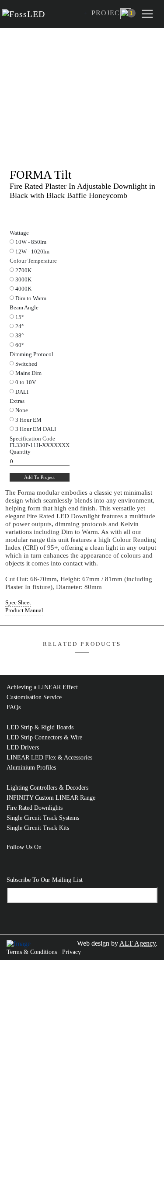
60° (19, 345)
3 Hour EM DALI (35, 429)
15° (19, 317)
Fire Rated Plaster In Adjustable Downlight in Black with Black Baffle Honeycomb (82, 191)
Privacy (71, 952)
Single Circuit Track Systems (43, 818)
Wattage (19, 233)
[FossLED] (26, 14)
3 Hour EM (28, 420)
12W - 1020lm (32, 252)
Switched (26, 364)
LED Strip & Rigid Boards (40, 727)
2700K (23, 270)
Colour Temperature (33, 261)
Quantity (20, 452)
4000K (23, 289)
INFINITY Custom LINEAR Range (51, 797)
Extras (17, 401)
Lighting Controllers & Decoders (47, 787)
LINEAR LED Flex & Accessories (49, 757)
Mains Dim (28, 373)
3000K (23, 280)
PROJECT (108, 13)
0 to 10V (25, 382)
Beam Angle (24, 308)
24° (19, 326)
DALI (21, 392)
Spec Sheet (18, 603)
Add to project (39, 477)
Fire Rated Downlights (35, 808)
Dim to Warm (30, 298)
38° (19, 336)
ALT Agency (137, 943)
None (21, 410)
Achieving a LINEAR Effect (42, 687)
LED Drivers (23, 747)
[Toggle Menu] (149, 14)
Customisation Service (34, 697)
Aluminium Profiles (31, 767)
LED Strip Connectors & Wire (44, 737)
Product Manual (24, 610)
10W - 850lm (30, 242)
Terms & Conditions (32, 952)
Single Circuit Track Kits (38, 828)
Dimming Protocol (31, 354)
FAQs (14, 707)
